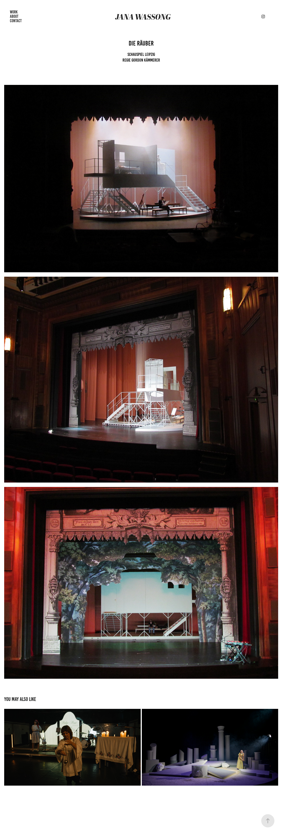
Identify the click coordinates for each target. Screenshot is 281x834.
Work (14, 12)
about (14, 16)
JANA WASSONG (143, 16)
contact (16, 20)
